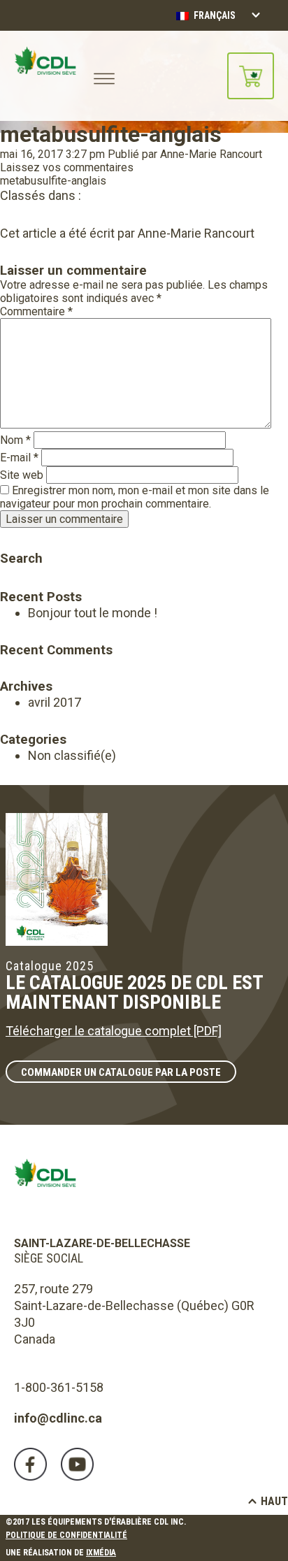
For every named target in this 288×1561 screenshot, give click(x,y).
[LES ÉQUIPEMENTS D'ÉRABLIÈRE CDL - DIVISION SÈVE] (45, 76)
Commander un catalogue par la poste (121, 1072)
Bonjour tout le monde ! (92, 612)
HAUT (274, 1501)
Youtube (77, 1464)
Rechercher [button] (9, 538)
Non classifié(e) (72, 755)
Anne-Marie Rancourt (211, 154)
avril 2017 (54, 702)
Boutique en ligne (250, 75)
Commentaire (36, 311)
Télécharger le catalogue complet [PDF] (114, 1030)
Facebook (30, 1464)
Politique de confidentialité (66, 1535)
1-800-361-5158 (58, 1387)
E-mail (19, 457)
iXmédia (101, 1553)
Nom (15, 440)
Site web (21, 475)
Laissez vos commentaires (67, 167)
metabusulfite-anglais (111, 134)
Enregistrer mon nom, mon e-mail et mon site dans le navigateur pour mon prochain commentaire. (134, 497)
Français (214, 15)
